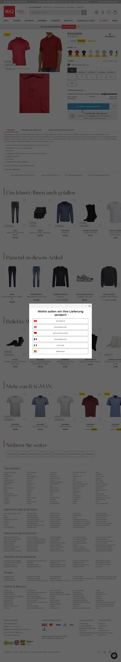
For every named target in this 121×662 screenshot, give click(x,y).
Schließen (89, 306)
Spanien (60, 351)
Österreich (60, 327)
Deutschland (60, 333)
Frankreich (60, 339)
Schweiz (60, 321)
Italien (60, 345)
